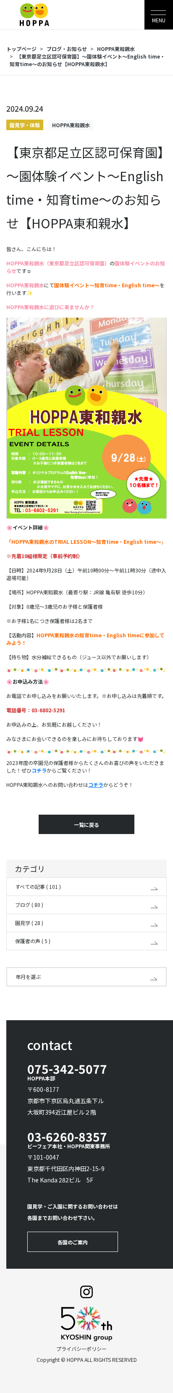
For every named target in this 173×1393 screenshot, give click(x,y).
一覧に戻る (86, 824)
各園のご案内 (73, 1242)
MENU (158, 20)
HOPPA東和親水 (116, 48)
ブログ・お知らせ (67, 48)
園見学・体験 (25, 124)
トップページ (21, 48)
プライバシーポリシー (81, 1348)
